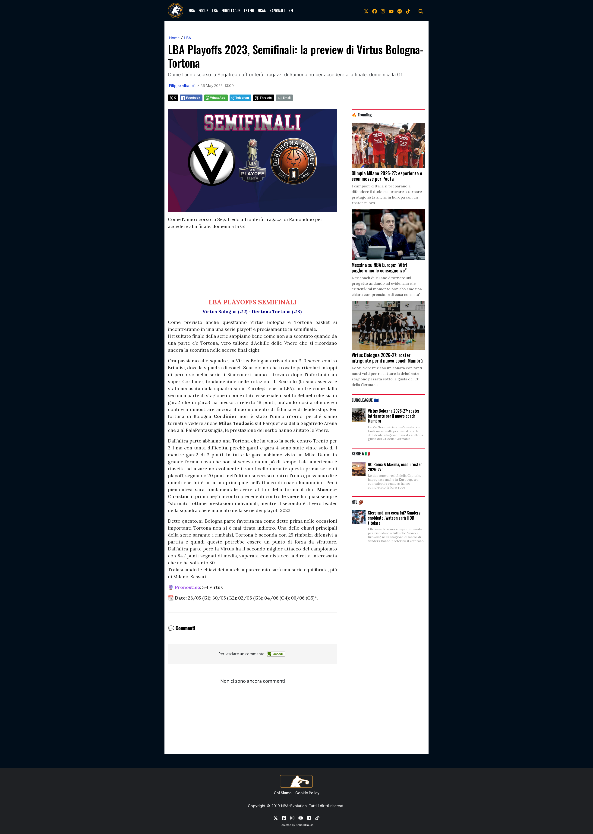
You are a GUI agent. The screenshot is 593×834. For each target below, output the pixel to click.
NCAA (262, 10)
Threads (266, 97)
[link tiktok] (408, 10)
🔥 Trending (362, 114)
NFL (291, 10)
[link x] (366, 10)
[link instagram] (383, 10)
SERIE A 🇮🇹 (361, 453)
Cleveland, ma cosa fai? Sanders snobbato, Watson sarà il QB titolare (394, 518)
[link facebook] (374, 10)
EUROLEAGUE (230, 10)
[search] (421, 10)
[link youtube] (391, 10)
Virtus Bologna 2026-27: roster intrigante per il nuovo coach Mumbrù (394, 416)
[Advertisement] (252, 266)
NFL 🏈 (357, 502)
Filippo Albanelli (182, 85)
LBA (215, 10)
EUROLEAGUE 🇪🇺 (365, 400)
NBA (192, 10)
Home (174, 37)
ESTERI (249, 10)
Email (286, 97)
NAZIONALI (277, 10)
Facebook (193, 97)
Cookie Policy (307, 792)
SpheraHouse (304, 825)
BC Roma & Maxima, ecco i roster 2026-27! (395, 466)
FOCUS (203, 10)
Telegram (242, 97)
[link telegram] (399, 10)
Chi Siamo (283, 792)
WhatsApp (217, 97)
